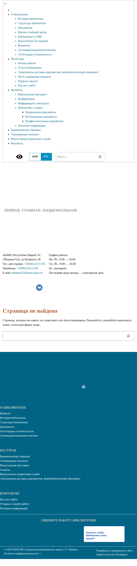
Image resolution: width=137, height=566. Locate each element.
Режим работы (27, 63)
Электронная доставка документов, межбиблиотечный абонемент (58, 72)
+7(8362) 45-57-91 (34, 263)
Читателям (17, 58)
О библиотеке (19, 14)
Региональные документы (41, 116)
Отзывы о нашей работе (14, 503)
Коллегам (16, 89)
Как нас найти (26, 85)
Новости (5, 413)
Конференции (26, 98)
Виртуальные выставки (14, 465)
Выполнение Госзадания (33, 40)
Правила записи (28, 81)
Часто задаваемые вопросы (34, 76)
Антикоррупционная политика (37, 49)
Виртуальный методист (32, 94)
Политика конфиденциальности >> (23, 553)
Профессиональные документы (44, 121)
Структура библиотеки (32, 23)
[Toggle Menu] (5, 3)
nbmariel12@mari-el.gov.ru (27, 272)
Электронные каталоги (25, 134)
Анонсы (5, 469)
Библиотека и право (30, 107)
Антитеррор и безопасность (35, 54)
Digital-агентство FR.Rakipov (112, 554)
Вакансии (24, 45)
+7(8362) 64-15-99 (27, 268)
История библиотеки (31, 18)
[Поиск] (100, 157)
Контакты (17, 143)
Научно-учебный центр (32, 32)
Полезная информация (31, 125)
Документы (25, 27)
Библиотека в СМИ (30, 36)
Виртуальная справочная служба (31, 138)
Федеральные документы (40, 112)
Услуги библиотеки (30, 67)
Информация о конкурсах (33, 103)
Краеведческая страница (26, 129)
